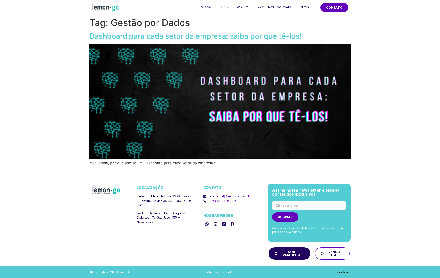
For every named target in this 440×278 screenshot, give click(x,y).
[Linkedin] (224, 224)
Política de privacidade (220, 272)
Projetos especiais (274, 7)
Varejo (242, 7)
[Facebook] (232, 224)
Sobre (206, 7)
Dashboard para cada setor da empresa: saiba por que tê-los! (195, 36)
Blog (304, 7)
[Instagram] (215, 224)
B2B (224, 7)
